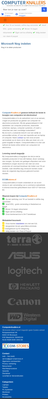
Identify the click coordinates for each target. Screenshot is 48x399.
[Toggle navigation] (5, 20)
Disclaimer (6, 373)
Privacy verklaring (9, 364)
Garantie (5, 371)
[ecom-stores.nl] (15, 346)
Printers (5, 394)
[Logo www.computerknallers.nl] (24, 3)
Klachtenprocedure (9, 368)
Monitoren (6, 392)
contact (20, 138)
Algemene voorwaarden (11, 361)
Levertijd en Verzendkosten (12, 376)
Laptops (5, 385)
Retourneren (7, 366)
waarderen (20, 223)
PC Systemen (7, 390)
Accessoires (6, 397)
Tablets (5, 387)
